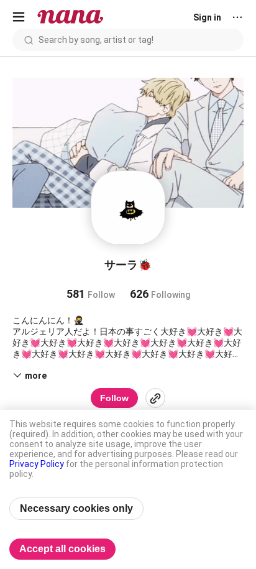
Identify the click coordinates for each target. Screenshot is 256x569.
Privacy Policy (36, 464)
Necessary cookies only (76, 508)
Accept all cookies (62, 549)
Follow (114, 398)
